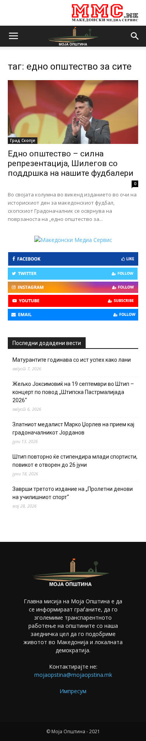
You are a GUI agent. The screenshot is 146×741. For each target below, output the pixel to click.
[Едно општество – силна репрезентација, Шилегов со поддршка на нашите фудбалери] (73, 112)
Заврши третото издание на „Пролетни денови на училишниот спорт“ (72, 493)
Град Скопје (22, 140)
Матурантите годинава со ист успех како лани (71, 360)
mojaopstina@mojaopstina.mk (73, 674)
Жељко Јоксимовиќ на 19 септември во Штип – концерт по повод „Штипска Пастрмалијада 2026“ (73, 392)
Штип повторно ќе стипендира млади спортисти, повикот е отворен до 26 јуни (74, 461)
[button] (135, 36)
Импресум (73, 691)
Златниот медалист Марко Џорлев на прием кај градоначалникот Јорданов (73, 428)
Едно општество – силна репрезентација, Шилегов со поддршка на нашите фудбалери (71, 163)
